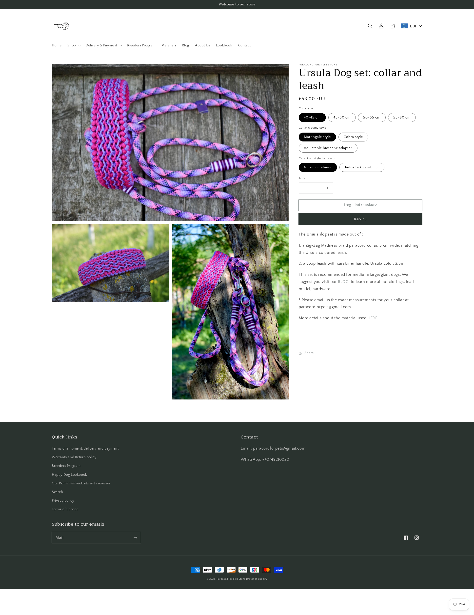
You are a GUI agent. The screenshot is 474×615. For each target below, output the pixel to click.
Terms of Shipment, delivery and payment (85, 449)
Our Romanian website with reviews (81, 483)
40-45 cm (312, 117)
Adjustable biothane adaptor (328, 148)
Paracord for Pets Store (231, 579)
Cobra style (353, 137)
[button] (370, 25)
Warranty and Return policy (74, 457)
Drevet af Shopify (256, 579)
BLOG (344, 281)
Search (57, 492)
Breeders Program (66, 466)
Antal (302, 178)
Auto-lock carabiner (362, 167)
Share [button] (309, 353)
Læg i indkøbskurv (360, 205)
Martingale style (317, 137)
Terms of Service (65, 509)
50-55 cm (371, 117)
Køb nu (360, 219)
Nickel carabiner (318, 167)
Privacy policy (63, 501)
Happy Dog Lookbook (69, 475)
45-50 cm (342, 117)
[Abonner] (135, 537)
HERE (372, 318)
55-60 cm (402, 117)
